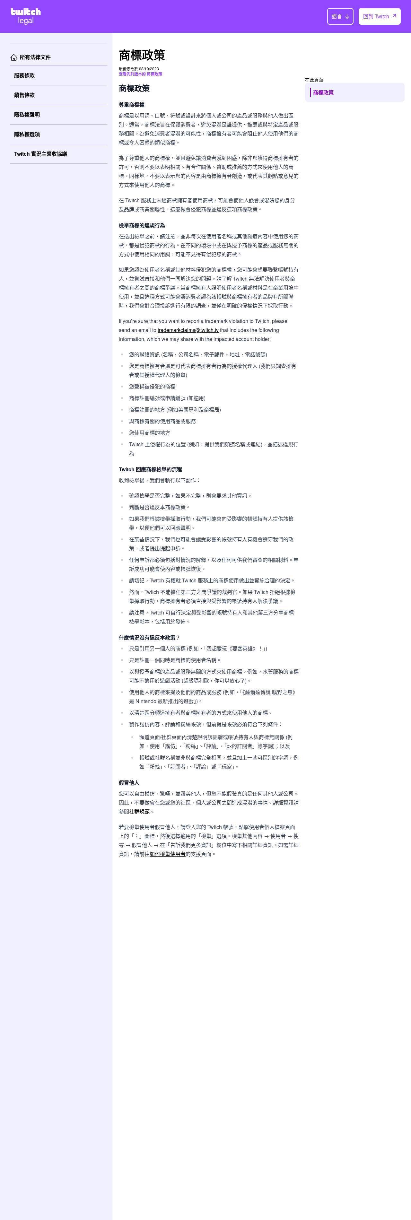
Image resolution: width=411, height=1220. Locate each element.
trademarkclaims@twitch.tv (188, 330)
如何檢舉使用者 (168, 854)
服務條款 (24, 75)
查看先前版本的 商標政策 (140, 74)
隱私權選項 (27, 134)
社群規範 (139, 811)
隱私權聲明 (27, 114)
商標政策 (323, 92)
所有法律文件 (35, 57)
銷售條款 (24, 95)
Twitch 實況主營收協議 (40, 153)
